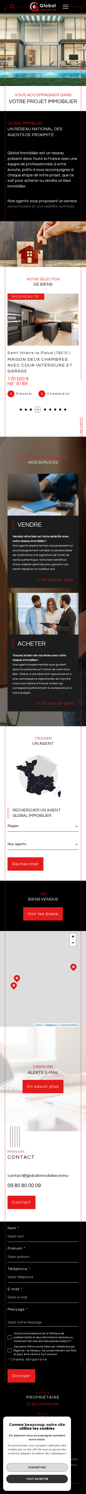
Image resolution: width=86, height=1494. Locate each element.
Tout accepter (37, 1479)
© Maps (50, 1024)
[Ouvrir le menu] (65, 6)
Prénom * (16, 1248)
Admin (72, 1465)
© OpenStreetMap (68, 1024)
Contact (81, 427)
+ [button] (73, 936)
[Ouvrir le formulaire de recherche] (12, 6)
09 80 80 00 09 (24, 1185)
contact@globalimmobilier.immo (38, 1176)
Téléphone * (19, 1269)
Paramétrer (37, 1467)
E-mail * (15, 1289)
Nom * (13, 1228)
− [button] (73, 942)
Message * (18, 1309)
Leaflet (38, 1024)
